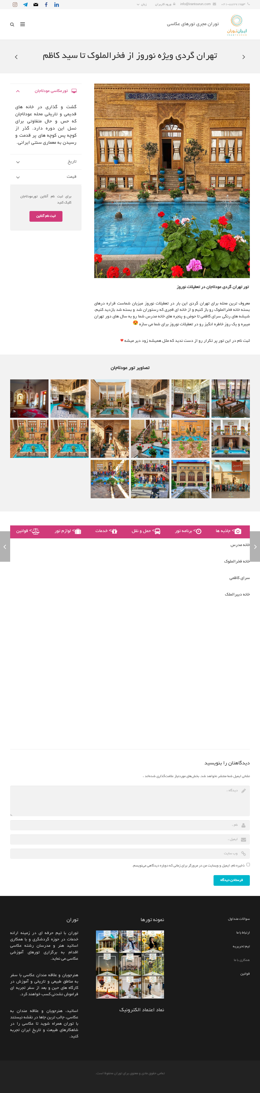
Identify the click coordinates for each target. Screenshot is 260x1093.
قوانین (245, 974)
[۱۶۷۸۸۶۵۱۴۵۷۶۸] (110, 479)
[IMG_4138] (110, 439)
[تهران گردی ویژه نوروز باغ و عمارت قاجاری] (16, 56)
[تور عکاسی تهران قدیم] (230, 439)
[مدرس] (70, 439)
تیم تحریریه (241, 947)
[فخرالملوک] (230, 398)
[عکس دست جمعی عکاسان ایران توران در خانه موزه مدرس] (230, 479)
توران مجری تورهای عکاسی (193, 24)
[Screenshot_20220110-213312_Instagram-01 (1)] (150, 398)
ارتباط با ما (243, 933)
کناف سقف (206, 1082)
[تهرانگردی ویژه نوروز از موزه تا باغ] (243, 56)
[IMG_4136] (150, 439)
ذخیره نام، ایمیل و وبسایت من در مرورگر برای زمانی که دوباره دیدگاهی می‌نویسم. (188, 866)
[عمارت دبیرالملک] (29, 398)
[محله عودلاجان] (110, 398)
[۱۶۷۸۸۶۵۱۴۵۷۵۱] (150, 479)
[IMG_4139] (29, 439)
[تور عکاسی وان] (130, 941)
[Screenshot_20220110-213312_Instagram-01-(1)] (70, 398)
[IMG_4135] (190, 439)
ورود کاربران (163, 4)
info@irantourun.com (195, 4)
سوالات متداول (239, 919)
